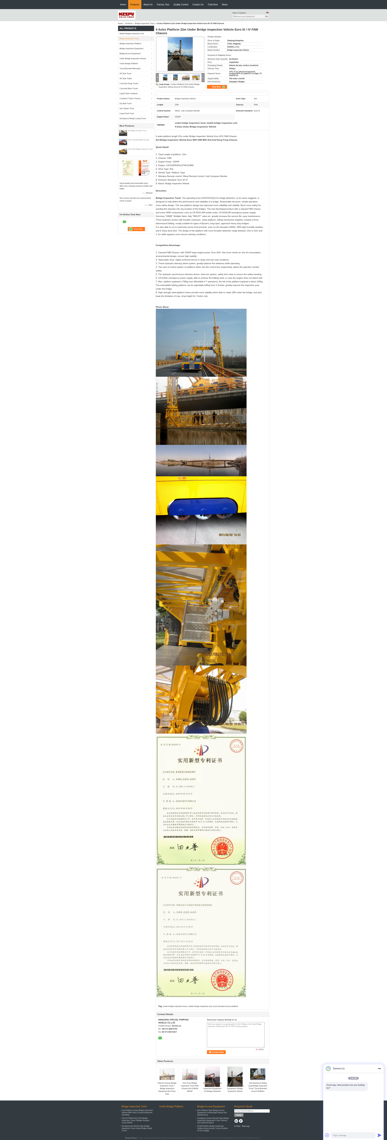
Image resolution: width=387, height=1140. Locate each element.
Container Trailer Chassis (130, 98)
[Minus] (379, 1068)
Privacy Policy (131, 1138)
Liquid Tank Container (129, 93)
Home (123, 4)
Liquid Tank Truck (127, 113)
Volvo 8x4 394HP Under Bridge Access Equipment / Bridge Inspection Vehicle (235, 1087)
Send (239, 1115)
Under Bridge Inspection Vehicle (133, 59)
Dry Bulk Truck (126, 103)
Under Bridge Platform (129, 64)
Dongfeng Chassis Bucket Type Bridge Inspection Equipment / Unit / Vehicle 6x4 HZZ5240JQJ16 (213, 1120)
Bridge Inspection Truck (144, 23)
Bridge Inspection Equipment (131, 49)
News (225, 4)
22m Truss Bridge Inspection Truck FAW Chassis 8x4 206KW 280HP (190, 1087)
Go (266, 16)
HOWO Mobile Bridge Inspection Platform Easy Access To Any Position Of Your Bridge (212, 1128)
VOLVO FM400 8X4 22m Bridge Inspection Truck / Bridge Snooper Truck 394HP (136, 1120)
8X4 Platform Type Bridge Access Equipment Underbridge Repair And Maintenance (212, 1112)
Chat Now (213, 4)
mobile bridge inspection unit (200, 1006)
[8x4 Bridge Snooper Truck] (123, 133)
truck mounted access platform (225, 1006)
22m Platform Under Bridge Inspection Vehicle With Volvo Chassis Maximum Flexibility (137, 1112)
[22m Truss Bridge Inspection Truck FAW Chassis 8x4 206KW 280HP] (189, 1074)
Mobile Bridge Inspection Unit (132, 34)
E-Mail (237, 1126)
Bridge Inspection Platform (130, 44)
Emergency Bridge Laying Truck (133, 118)
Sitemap (246, 1126)
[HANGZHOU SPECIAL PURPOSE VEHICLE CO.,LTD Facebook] (241, 1121)
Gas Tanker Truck (127, 108)
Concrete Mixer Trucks (129, 88)
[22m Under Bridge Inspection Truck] (123, 151)
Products (134, 4)
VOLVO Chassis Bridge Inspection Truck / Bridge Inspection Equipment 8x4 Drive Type (167, 1088)
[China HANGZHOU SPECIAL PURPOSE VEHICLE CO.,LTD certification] (128, 168)
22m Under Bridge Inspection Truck (140, 149)
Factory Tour (163, 4)
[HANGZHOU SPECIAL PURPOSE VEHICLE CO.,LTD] (126, 15)
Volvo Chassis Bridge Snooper (138, 140)
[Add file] (327, 1135)
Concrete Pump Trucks (129, 83)
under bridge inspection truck (175, 1006)
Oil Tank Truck (125, 73)
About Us (148, 4)
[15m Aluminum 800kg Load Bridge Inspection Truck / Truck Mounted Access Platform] (257, 1074)
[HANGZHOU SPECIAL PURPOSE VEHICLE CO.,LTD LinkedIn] (236, 1121)
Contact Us (198, 4)
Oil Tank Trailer (126, 78)
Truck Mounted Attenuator (130, 69)
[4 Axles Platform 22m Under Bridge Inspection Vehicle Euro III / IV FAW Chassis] (180, 54)
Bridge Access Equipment (130, 54)
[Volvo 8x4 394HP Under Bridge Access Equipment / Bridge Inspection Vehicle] (235, 1077)
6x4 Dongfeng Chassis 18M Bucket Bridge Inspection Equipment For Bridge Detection (212, 1087)
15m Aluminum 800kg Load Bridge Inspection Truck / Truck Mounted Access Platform (257, 1087)
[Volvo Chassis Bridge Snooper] (123, 142)
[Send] (379, 1135)
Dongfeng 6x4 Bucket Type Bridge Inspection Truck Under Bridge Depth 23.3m (137, 1128)
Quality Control (181, 4)
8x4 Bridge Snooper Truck (137, 130)
